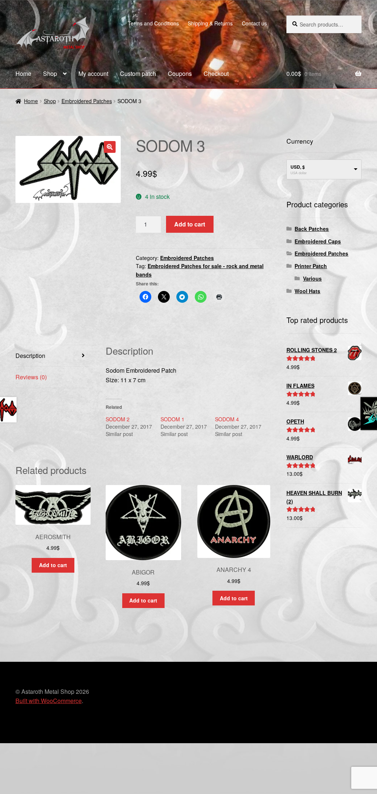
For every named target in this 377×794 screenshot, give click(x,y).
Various (312, 278)
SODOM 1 (172, 419)
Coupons (180, 73)
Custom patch (138, 73)
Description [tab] (30, 355)
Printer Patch (311, 266)
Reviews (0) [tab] (31, 377)
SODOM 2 (118, 419)
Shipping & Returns (210, 23)
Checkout (216, 73)
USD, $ (297, 167)
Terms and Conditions (153, 23)
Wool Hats (307, 291)
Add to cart (189, 224)
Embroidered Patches (86, 101)
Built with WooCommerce (48, 700)
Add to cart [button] (53, 565)
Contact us (254, 23)
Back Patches (312, 228)
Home (23, 73)
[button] (110, 147)
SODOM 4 (227, 419)
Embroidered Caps (318, 241)
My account (93, 73)
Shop (50, 73)
